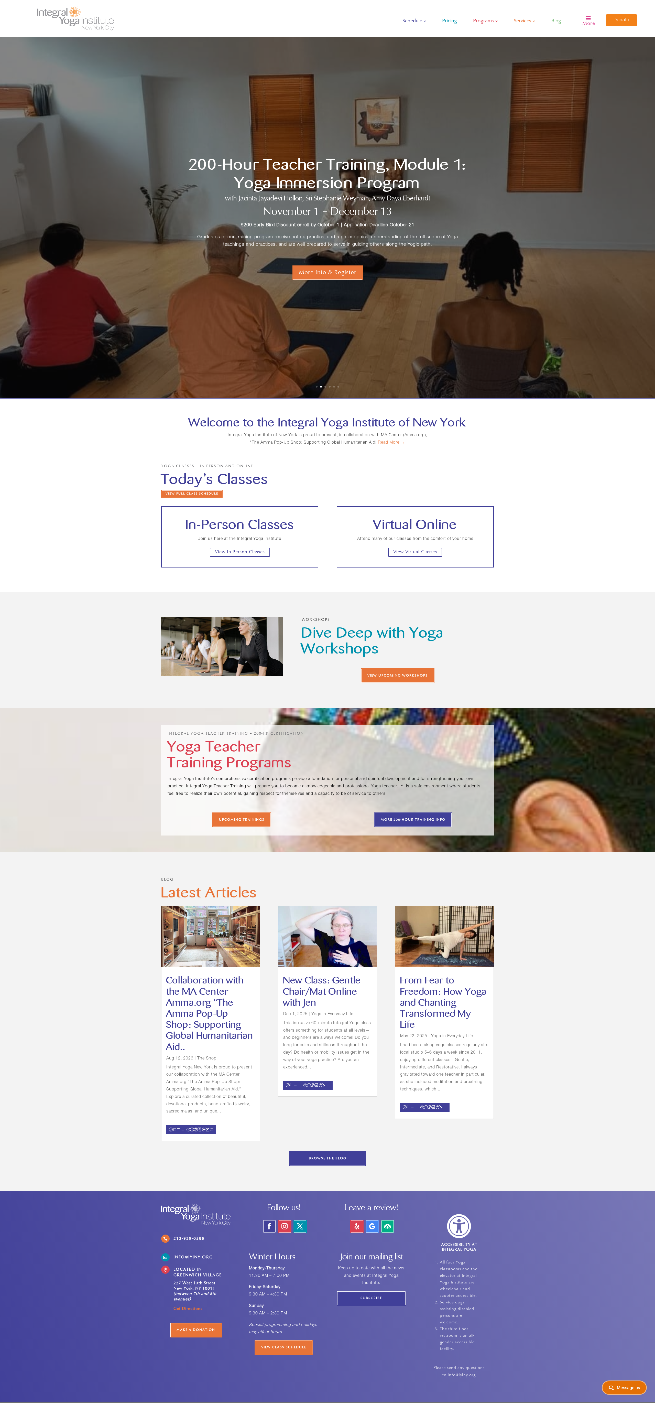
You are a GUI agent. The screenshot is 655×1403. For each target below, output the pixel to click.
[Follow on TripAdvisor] (387, 1226)
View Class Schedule (283, 1347)
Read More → (391, 443)
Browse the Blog (327, 1158)
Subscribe (371, 1298)
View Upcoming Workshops (397, 675)
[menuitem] (414, 21)
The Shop (206, 1059)
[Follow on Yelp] (357, 1226)
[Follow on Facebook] (269, 1226)
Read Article (191, 1129)
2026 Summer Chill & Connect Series (327, 177)
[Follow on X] (300, 1226)
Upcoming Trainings (242, 819)
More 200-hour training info (413, 819)
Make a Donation (196, 1330)
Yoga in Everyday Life (332, 1014)
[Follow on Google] (372, 1226)
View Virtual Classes (415, 552)
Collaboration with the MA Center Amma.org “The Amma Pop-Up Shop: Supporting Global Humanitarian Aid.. (209, 1013)
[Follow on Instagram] (284, 1226)
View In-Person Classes (240, 552)
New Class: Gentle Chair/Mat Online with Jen (322, 991)
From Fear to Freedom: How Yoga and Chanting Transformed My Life (443, 1002)
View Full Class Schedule (192, 493)
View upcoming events (327, 261)
